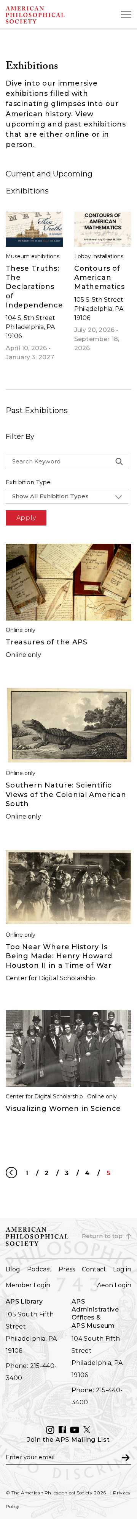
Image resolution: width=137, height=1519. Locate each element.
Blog (13, 1269)
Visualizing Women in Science (63, 1108)
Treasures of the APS (47, 642)
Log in (122, 1269)
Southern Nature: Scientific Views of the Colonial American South (66, 794)
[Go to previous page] (12, 1173)
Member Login (28, 1285)
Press (67, 1269)
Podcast (39, 1269)
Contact (94, 1269)
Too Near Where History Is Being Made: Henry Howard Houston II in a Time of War (59, 956)
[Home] (50, 15)
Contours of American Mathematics (99, 277)
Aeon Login (114, 1285)
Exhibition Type (28, 482)
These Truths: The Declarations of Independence (34, 286)
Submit (125, 1457)
